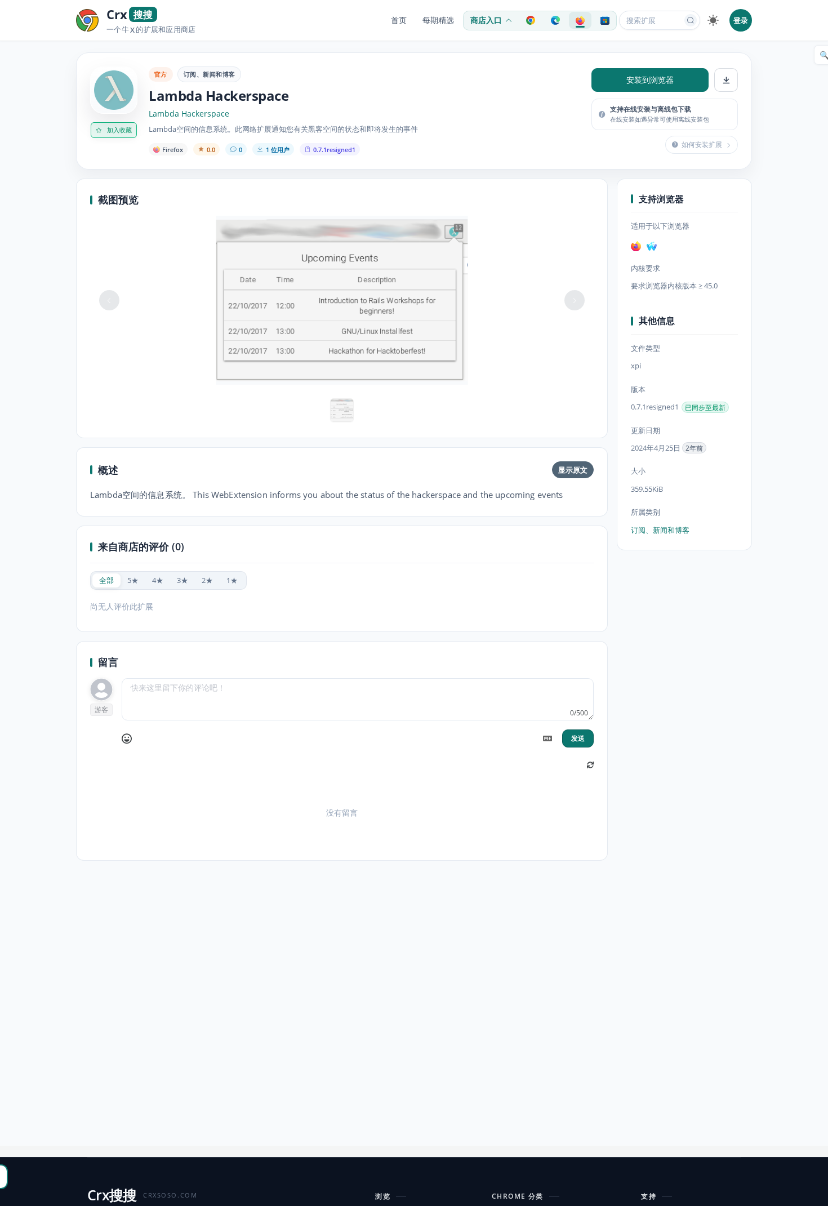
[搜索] (690, 20)
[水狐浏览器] (652, 246)
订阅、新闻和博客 (209, 74)
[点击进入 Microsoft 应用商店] (605, 20)
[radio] (106, 580)
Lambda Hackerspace (189, 114)
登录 (740, 20)
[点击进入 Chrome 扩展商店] (530, 20)
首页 (399, 20)
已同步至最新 (705, 407)
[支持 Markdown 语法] (547, 738)
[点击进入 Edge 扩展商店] (555, 20)
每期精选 (438, 20)
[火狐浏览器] (636, 246)
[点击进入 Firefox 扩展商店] (580, 20)
